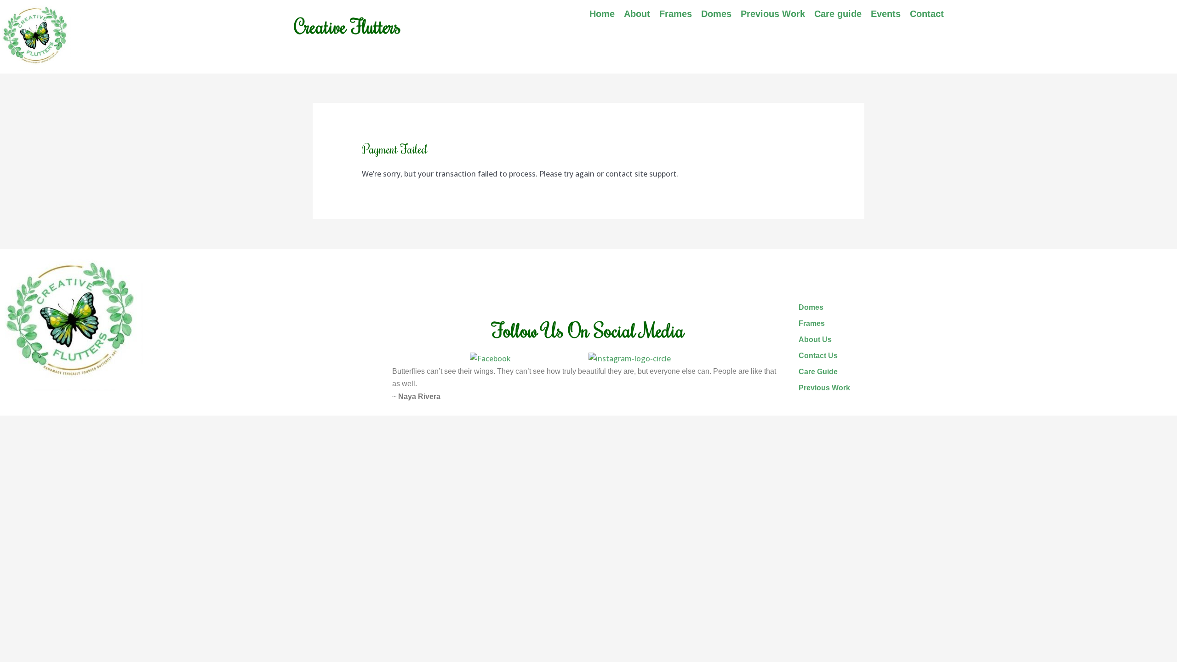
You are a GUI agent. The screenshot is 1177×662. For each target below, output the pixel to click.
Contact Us (818, 356)
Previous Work (773, 14)
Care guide (838, 14)
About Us (815, 339)
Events (886, 14)
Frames (675, 14)
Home (602, 14)
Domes (716, 14)
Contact (927, 14)
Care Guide (818, 372)
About (637, 14)
